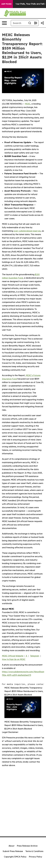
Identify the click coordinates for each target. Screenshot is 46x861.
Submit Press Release (13, 851)
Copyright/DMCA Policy (15, 856)
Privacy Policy (35, 856)
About (11, 846)
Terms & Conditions (34, 851)
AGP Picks (6, 4)
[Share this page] (42, 23)
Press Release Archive (27, 846)
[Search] (30, 23)
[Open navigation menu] (4, 23)
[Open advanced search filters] (36, 23)
